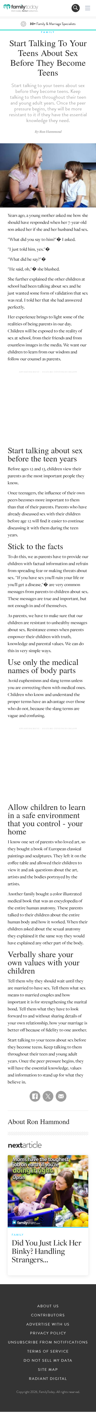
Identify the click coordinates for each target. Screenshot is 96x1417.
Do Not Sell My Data (48, 1360)
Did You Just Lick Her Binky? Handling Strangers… (46, 1251)
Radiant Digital (48, 1379)
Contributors (48, 1315)
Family (48, 32)
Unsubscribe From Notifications (48, 1342)
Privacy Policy (48, 1333)
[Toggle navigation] (75, 8)
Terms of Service (48, 1351)
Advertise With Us (48, 1324)
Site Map (48, 1369)
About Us (48, 1306)
